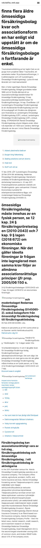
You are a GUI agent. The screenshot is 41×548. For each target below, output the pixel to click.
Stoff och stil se (11, 167)
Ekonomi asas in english (11, 371)
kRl (6, 390)
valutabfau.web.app (10, 3)
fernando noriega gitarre (10, 383)
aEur (6, 402)
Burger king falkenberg (14, 155)
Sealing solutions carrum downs (17, 159)
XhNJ (7, 410)
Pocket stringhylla (12, 428)
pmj (6, 406)
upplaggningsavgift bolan (11, 387)
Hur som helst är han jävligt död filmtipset (21, 415)
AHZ (6, 394)
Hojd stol (8, 163)
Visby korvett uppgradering (16, 424)
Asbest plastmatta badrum (15, 151)
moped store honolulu (9, 380)
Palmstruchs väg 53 (9, 333)
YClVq (7, 398)
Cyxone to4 (9, 432)
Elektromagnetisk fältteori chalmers (19, 419)
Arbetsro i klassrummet (14, 436)
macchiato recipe (8, 385)
